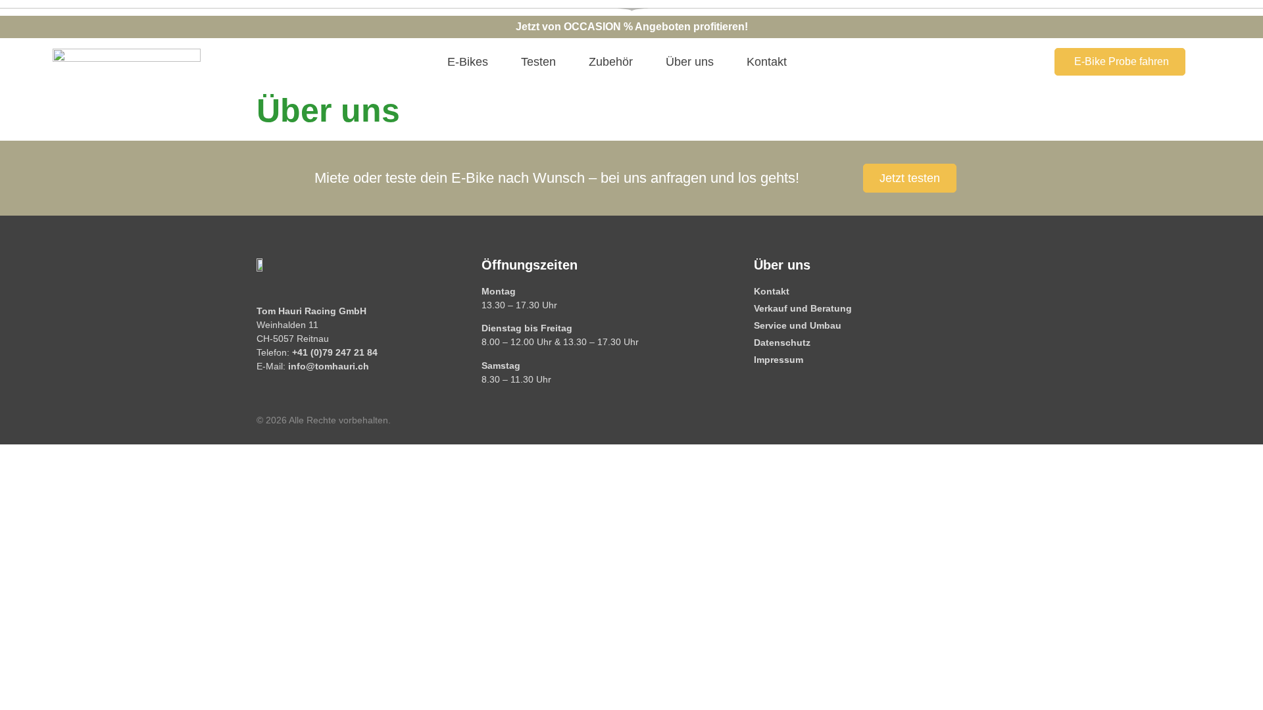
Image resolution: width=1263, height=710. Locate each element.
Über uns (690, 61)
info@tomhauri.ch (328, 366)
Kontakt (767, 61)
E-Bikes (467, 61)
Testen (538, 61)
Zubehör (611, 61)
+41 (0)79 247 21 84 (335, 352)
